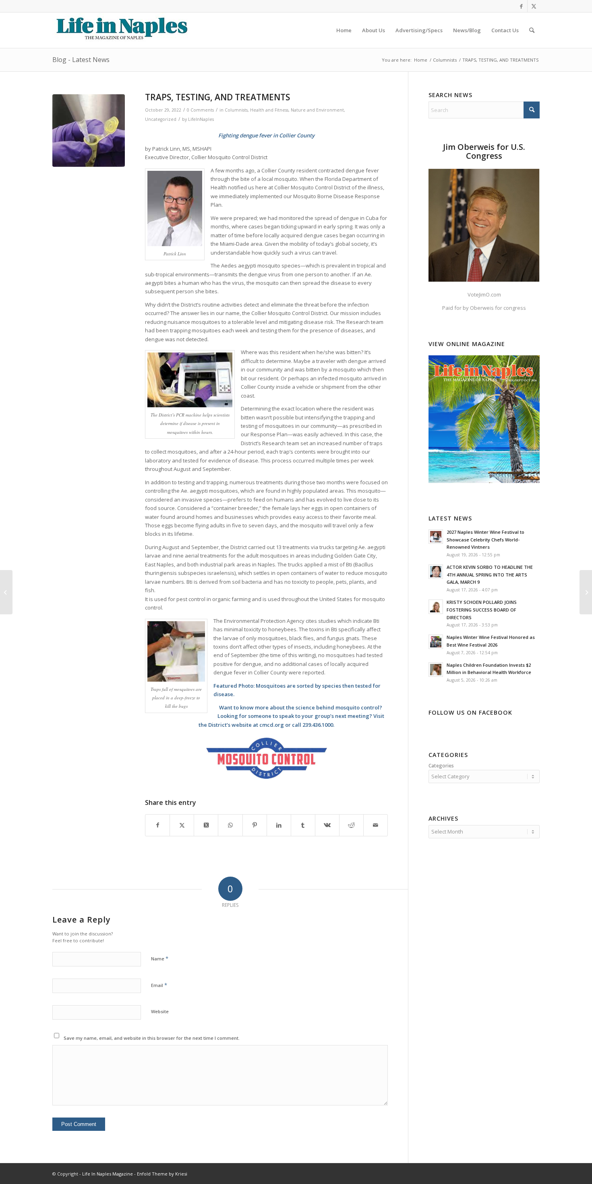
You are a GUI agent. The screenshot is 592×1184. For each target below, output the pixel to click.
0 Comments (200, 110)
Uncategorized (160, 119)
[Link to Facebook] (521, 6)
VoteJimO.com (484, 294)
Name (159, 958)
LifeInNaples (201, 119)
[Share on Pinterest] (255, 825)
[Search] (532, 30)
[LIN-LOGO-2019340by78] (120, 30)
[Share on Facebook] (157, 825)
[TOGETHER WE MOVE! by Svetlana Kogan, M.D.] (6, 592)
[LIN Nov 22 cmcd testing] (88, 130)
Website (160, 1011)
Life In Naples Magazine (107, 1174)
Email (159, 985)
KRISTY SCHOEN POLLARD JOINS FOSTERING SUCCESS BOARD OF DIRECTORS (482, 609)
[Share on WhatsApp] (230, 825)
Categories (441, 765)
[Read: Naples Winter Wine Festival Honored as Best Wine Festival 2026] (435, 642)
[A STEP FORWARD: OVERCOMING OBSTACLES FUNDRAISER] (586, 592)
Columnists (236, 110)
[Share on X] (182, 825)
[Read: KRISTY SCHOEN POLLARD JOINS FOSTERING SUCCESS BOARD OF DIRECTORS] (435, 606)
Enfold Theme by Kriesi (162, 1174)
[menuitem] (344, 30)
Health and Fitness (269, 110)
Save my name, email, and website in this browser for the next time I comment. (152, 1038)
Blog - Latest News (81, 59)
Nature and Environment (317, 110)
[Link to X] (534, 6)
